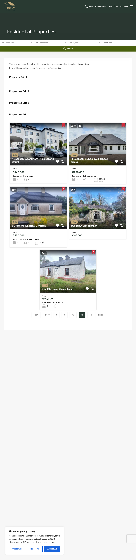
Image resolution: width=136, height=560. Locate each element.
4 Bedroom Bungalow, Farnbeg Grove (89, 160)
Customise (17, 549)
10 (73, 315)
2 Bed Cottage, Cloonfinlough (57, 289)
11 (82, 315)
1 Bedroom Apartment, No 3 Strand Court (33, 160)
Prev (47, 315)
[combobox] (17, 43)
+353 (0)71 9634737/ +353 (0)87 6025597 (108, 7)
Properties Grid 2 (19, 91)
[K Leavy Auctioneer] (9, 10)
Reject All (34, 549)
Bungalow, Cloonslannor (84, 225)
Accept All (52, 549)
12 (91, 315)
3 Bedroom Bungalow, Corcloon (29, 225)
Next (100, 315)
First (35, 315)
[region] (34, 541)
